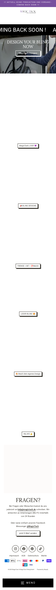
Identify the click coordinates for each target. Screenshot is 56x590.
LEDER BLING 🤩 (28, 314)
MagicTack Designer (28, 53)
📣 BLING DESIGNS (28, 206)
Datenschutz (33, 556)
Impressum (14, 556)
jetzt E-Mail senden (28, 533)
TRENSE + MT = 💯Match (28, 266)
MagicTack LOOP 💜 (28, 146)
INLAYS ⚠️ (27, 434)
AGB (23, 556)
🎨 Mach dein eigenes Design (28, 374)
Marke (44, 556)
